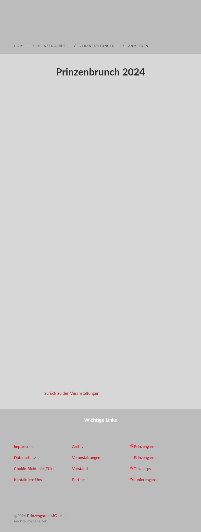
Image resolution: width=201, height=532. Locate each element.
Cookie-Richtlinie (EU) (33, 469)
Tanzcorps (142, 469)
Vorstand (80, 469)
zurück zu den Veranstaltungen (71, 393)
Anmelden (138, 46)
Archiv (77, 447)
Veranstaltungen (97, 46)
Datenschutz (25, 458)
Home (19, 46)
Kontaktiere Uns (28, 480)
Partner (78, 480)
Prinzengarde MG (42, 516)
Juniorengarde (146, 480)
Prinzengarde (52, 46)
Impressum (23, 447)
